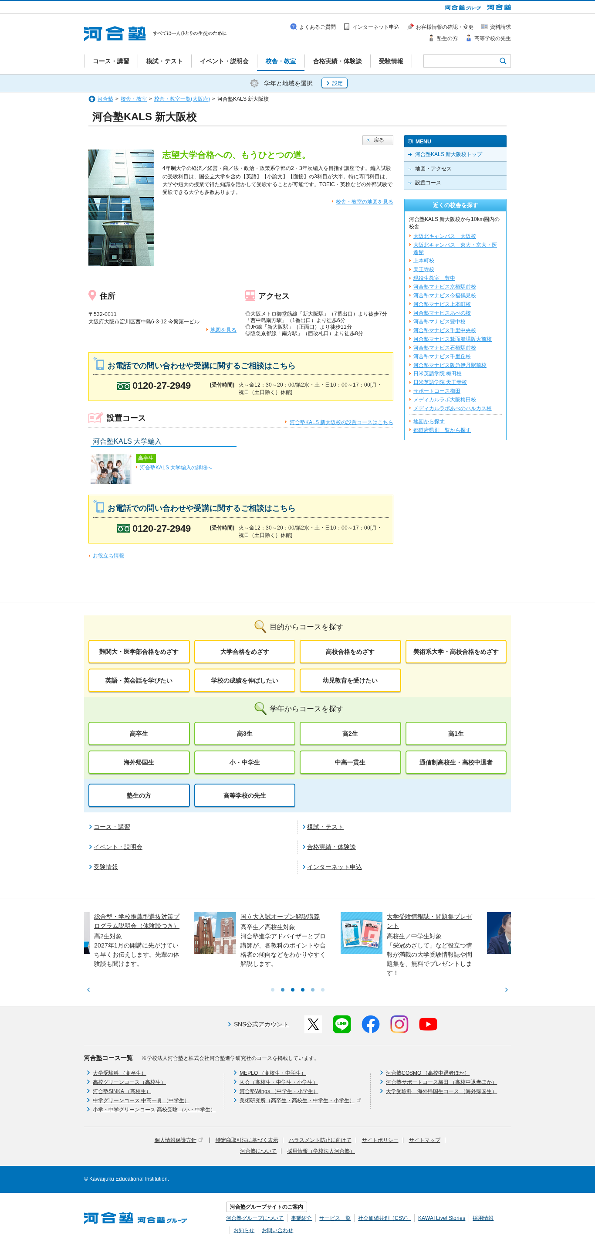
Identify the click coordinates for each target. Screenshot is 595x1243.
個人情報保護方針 (175, 1140)
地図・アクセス (433, 169)
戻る (379, 140)
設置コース (428, 183)
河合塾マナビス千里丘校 (442, 356)
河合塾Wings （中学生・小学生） (279, 1091)
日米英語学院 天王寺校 (440, 382)
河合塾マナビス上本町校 (442, 304)
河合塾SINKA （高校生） (122, 1091)
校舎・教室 (134, 99)
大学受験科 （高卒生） (119, 1073)
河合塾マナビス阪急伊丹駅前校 (450, 365)
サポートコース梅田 (436, 391)
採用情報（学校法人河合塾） (321, 1151)
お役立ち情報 (108, 556)
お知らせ (243, 1230)
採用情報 (483, 1218)
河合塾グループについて (255, 1218)
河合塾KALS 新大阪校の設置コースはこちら (341, 422)
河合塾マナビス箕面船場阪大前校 (452, 339)
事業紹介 (301, 1218)
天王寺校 (423, 269)
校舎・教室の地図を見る (364, 202)
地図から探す (429, 421)
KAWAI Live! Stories (441, 1218)
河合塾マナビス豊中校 (439, 322)
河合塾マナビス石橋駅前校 (444, 348)
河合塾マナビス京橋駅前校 (444, 287)
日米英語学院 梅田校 (437, 373)
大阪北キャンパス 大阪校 (444, 236)
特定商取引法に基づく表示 (247, 1140)
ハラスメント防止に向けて (320, 1140)
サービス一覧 (335, 1218)
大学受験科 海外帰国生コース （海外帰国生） (441, 1091)
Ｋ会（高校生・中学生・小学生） (279, 1082)
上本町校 (423, 261)
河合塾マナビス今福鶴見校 (444, 295)
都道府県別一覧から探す (442, 430)
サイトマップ (424, 1140)
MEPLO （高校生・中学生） (273, 1073)
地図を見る (223, 330)
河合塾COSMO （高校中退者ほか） (428, 1073)
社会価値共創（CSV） (384, 1218)
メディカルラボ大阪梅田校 (444, 400)
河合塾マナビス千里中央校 (444, 330)
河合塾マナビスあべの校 (442, 313)
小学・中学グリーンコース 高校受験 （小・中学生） (154, 1110)
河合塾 (105, 99)
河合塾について (258, 1151)
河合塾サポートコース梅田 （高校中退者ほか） (441, 1082)
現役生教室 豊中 (434, 278)
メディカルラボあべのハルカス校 (452, 408)
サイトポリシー (380, 1140)
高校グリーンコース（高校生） (129, 1082)
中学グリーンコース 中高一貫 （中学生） (141, 1100)
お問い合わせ (277, 1230)
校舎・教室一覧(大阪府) (182, 99)
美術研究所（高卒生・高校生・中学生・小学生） (297, 1100)
